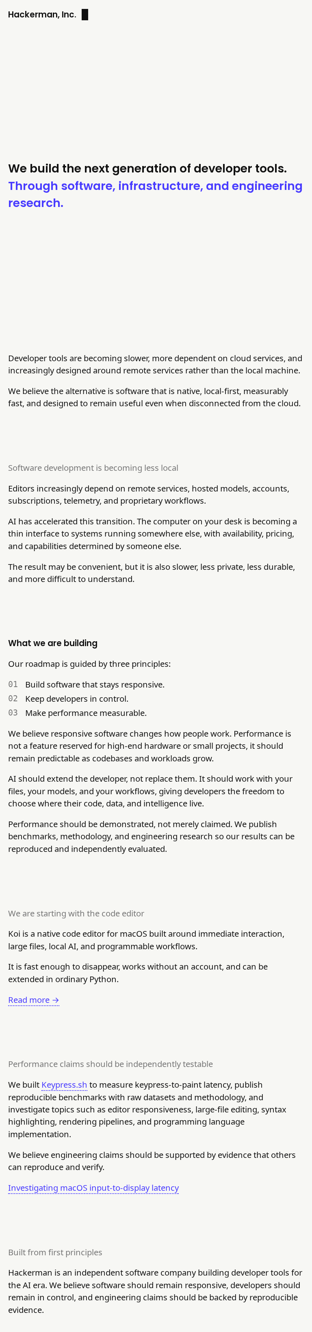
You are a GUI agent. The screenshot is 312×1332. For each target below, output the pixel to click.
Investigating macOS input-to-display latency (93, 1187)
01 (13, 684)
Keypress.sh (64, 1084)
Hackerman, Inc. (42, 14)
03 (13, 713)
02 (13, 698)
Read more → (33, 999)
